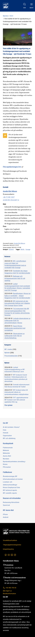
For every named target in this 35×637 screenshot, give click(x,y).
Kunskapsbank (8, 443)
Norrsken (6, 459)
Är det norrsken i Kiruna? (11, 427)
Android (5, 517)
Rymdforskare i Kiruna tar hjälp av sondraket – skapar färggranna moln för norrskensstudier (17, 295)
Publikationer (7, 472)
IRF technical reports (10, 490)
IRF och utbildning (9, 438)
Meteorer (6, 450)
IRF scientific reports (10, 493)
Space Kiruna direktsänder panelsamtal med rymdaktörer (14, 328)
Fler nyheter (8, 405)
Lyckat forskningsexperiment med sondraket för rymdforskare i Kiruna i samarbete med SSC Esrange (17, 287)
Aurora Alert (7, 456)
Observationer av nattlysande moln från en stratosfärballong (14, 336)
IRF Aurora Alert (8, 510)
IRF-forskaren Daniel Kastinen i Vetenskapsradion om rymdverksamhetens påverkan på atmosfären (15, 378)
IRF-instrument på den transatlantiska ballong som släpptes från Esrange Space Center (17, 303)
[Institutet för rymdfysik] (6, 6)
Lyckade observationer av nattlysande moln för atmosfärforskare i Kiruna (17, 320)
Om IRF (5, 423)
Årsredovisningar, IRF (10, 476)
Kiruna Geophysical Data (11, 487)
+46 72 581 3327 (9, 197)
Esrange (28, 249)
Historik (5, 433)
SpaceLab (6, 505)
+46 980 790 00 (10, 588)
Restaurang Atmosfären (11, 502)
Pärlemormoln (8, 448)
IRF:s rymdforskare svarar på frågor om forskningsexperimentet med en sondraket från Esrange (15, 264)
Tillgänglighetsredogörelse (12, 545)
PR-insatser (7, 467)
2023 (11, 16)
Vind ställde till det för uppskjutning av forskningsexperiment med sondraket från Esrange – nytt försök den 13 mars (17, 21)
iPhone (5, 514)
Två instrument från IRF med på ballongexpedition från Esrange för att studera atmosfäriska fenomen (17, 312)
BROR (22, 249)
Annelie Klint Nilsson (10, 191)
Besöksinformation (9, 593)
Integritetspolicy (8, 549)
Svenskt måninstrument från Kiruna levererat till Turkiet (16, 386)
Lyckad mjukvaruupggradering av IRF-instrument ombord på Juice (14, 369)
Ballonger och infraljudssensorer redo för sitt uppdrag (14, 278)
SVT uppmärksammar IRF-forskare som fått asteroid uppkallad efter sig (16, 399)
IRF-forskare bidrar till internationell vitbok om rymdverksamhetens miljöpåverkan (16, 392)
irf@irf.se (8, 591)
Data (4, 430)
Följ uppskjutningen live (12, 167)
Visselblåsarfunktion (10, 540)
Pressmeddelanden (11, 356)
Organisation (7, 435)
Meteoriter (6, 453)
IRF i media (8, 349)
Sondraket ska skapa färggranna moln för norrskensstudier (17, 272)
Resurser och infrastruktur (12, 498)
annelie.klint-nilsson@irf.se (11, 200)
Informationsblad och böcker (13, 479)
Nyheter (5, 16)
